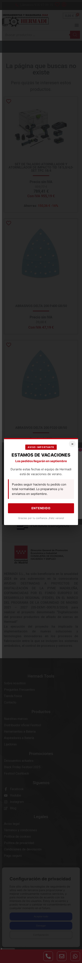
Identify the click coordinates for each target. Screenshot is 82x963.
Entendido (41, 508)
